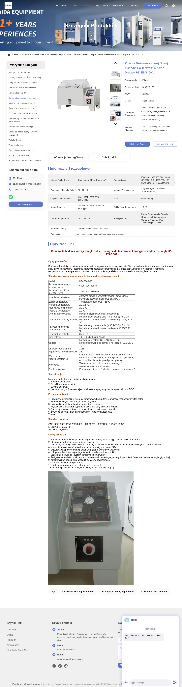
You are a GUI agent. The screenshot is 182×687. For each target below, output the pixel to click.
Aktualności (13, 645)
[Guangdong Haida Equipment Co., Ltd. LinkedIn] (60, 667)
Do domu (61, 5)
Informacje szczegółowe (68, 157)
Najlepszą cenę (137, 144)
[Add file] (126, 682)
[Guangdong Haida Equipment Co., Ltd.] (8, 5)
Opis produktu (110, 157)
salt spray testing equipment (118, 591)
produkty (86, 5)
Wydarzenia (102, 5)
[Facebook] (54, 667)
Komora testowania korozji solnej (47, 55)
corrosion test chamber (154, 591)
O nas (74, 5)
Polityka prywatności (21, 684)
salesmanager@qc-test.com (27, 184)
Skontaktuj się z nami (119, 5)
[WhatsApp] (10, 197)
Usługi (134, 5)
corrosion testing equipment (78, 591)
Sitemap (36, 684)
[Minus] (175, 620)
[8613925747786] (66, 667)
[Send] (175, 682)
